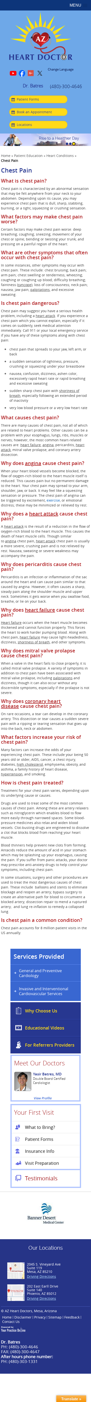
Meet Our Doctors (39, 1063)
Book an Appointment (34, 112)
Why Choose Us (41, 1011)
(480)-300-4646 (66, 86)
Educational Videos (44, 1028)
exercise (53, 500)
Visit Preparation (42, 1163)
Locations (24, 124)
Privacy (40, 1317)
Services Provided (39, 956)
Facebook (22, 73)
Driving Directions (41, 1276)
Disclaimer (23, 1317)
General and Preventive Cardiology (40, 973)
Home (5, 155)
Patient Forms (28, 99)
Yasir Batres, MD (47, 1074)
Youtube (13, 73)
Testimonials (41, 1178)
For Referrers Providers (49, 1045)
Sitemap (55, 1317)
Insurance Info (39, 1151)
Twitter (39, 73)
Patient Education (28, 155)
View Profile (42, 1098)
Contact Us (11, 1321)
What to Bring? (40, 1127)
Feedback (72, 1317)
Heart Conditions (60, 155)
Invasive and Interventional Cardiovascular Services (43, 991)
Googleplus (31, 73)
